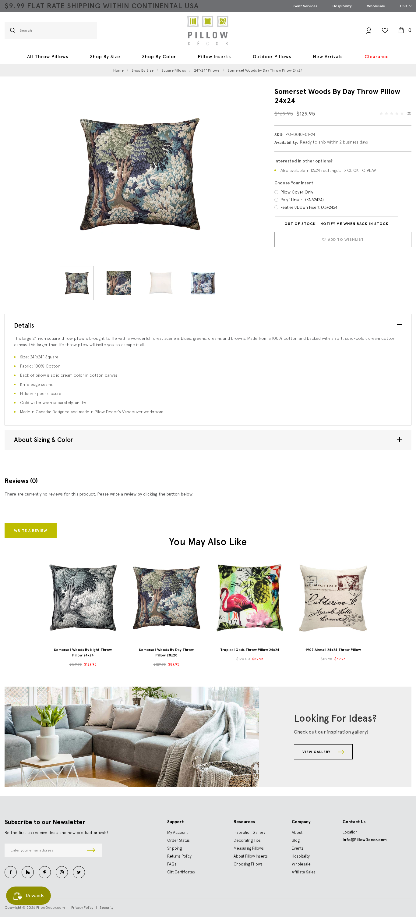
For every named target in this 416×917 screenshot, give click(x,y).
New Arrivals (328, 56)
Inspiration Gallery (249, 832)
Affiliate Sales (304, 872)
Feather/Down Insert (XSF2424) (309, 207)
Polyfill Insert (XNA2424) (302, 199)
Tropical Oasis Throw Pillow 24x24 (249, 650)
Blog (296, 840)
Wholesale (376, 6)
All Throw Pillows (47, 56)
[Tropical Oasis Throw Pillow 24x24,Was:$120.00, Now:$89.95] (250, 597)
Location (350, 832)
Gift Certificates (181, 872)
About (297, 832)
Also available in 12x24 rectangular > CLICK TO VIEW (328, 170)
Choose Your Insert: (294, 183)
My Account (177, 832)
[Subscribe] (91, 850)
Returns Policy (179, 856)
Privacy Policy (82, 907)
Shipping (174, 848)
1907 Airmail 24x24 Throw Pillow (333, 650)
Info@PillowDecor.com (365, 839)
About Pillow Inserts (251, 856)
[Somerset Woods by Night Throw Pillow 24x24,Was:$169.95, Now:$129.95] (83, 597)
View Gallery (317, 752)
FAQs (171, 864)
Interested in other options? (303, 161)
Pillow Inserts (214, 56)
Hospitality (342, 6)
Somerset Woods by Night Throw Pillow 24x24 (83, 652)
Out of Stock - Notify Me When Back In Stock (336, 224)
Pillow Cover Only (296, 192)
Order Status (178, 840)
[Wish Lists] (385, 30)
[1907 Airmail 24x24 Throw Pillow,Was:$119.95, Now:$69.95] (333, 597)
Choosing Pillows (248, 864)
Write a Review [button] (30, 530)
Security (106, 907)
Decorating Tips (247, 840)
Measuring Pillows (249, 848)
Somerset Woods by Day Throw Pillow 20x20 (166, 652)
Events (297, 848)
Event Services (305, 6)
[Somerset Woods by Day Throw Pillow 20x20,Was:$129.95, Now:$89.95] (166, 597)
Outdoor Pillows (272, 56)
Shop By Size (105, 56)
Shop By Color (159, 56)
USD (404, 6)
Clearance (377, 56)
